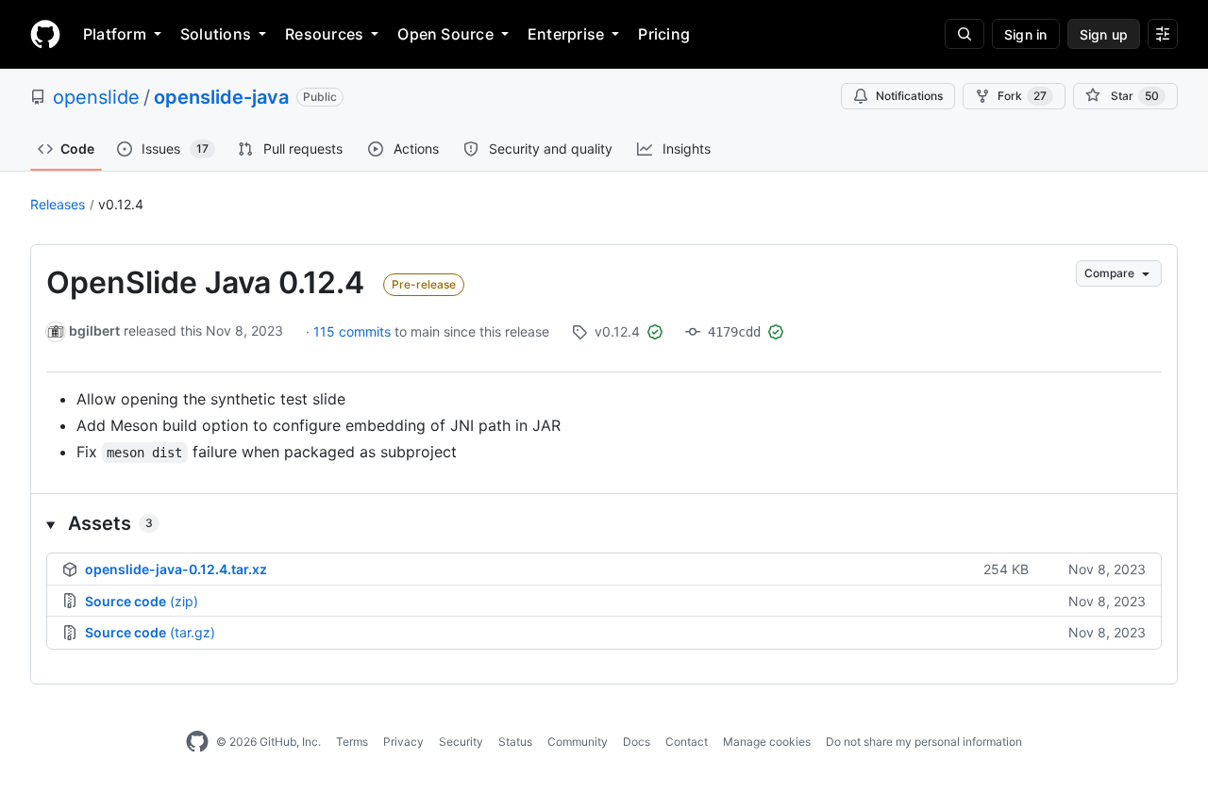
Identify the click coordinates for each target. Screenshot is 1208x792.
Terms (352, 741)
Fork (1022, 96)
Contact (686, 741)
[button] (604, 523)
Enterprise (566, 34)
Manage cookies (767, 741)
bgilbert (94, 330)
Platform (114, 34)
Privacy (403, 741)
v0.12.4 (120, 204)
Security (461, 741)
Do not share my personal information (924, 741)
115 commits (353, 331)
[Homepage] (45, 34)
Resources (324, 34)
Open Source (445, 34)
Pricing (664, 34)
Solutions (215, 34)
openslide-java (221, 97)
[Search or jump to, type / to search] (964, 34)
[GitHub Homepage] (197, 742)
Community (577, 741)
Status (515, 741)
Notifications (909, 96)
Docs (636, 741)
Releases (57, 204)
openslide (96, 97)
